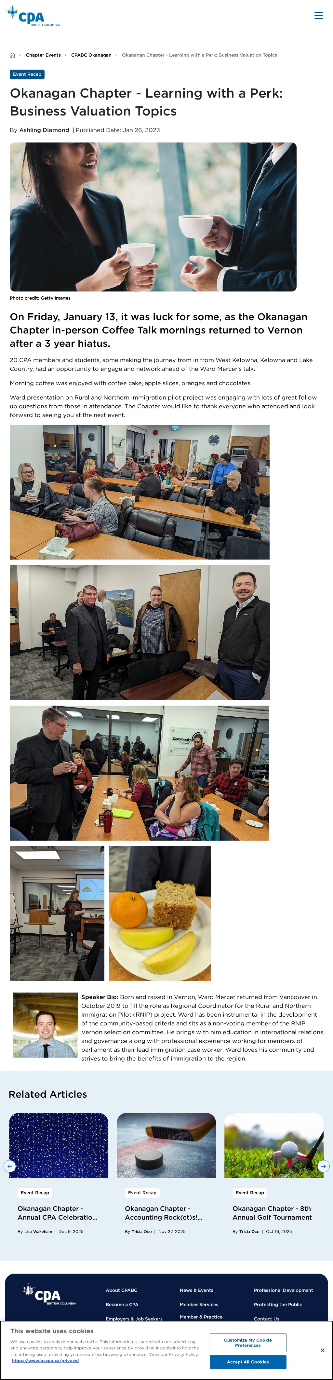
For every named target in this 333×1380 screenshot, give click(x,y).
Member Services (199, 1304)
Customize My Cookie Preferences (248, 1343)
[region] (166, 1350)
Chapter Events (43, 55)
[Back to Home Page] (33, 15)
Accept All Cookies (248, 1362)
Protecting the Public (278, 1304)
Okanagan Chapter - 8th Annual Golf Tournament (272, 1213)
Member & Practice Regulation (201, 1320)
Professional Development (283, 1290)
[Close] (322, 1350)
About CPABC (121, 1290)
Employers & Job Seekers (134, 1318)
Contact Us (266, 1318)
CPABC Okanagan (91, 55)
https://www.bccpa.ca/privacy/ (45, 1360)
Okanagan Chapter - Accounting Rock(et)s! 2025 (161, 1217)
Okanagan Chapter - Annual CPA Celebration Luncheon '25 (57, 1217)
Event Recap (27, 74)
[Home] (49, 1294)
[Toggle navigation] (318, 15)
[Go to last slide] (10, 1166)
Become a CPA (122, 1304)
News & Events (196, 1290)
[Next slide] (323, 1166)
